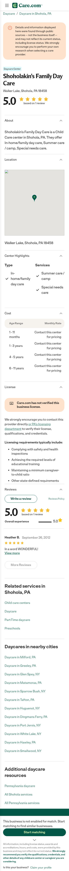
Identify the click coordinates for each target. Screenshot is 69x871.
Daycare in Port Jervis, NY (23, 725)
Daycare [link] (9, 13)
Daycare (10, 611)
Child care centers (17, 603)
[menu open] (7, 5)
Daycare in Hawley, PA (20, 742)
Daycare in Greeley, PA (20, 666)
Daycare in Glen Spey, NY (22, 674)
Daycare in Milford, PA (20, 657)
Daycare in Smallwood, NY (23, 751)
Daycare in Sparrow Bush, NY (25, 691)
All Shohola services (18, 794)
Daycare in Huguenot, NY (22, 708)
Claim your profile (41, 867)
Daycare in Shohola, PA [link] (35, 13)
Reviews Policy (56, 498)
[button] (34, 829)
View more (12, 553)
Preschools (12, 628)
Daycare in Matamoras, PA (23, 683)
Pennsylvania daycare (20, 786)
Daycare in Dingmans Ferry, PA (26, 717)
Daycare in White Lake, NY (23, 734)
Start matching (34, 832)
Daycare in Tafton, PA (19, 700)
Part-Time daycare (17, 620)
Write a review (21, 499)
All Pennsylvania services (22, 803)
